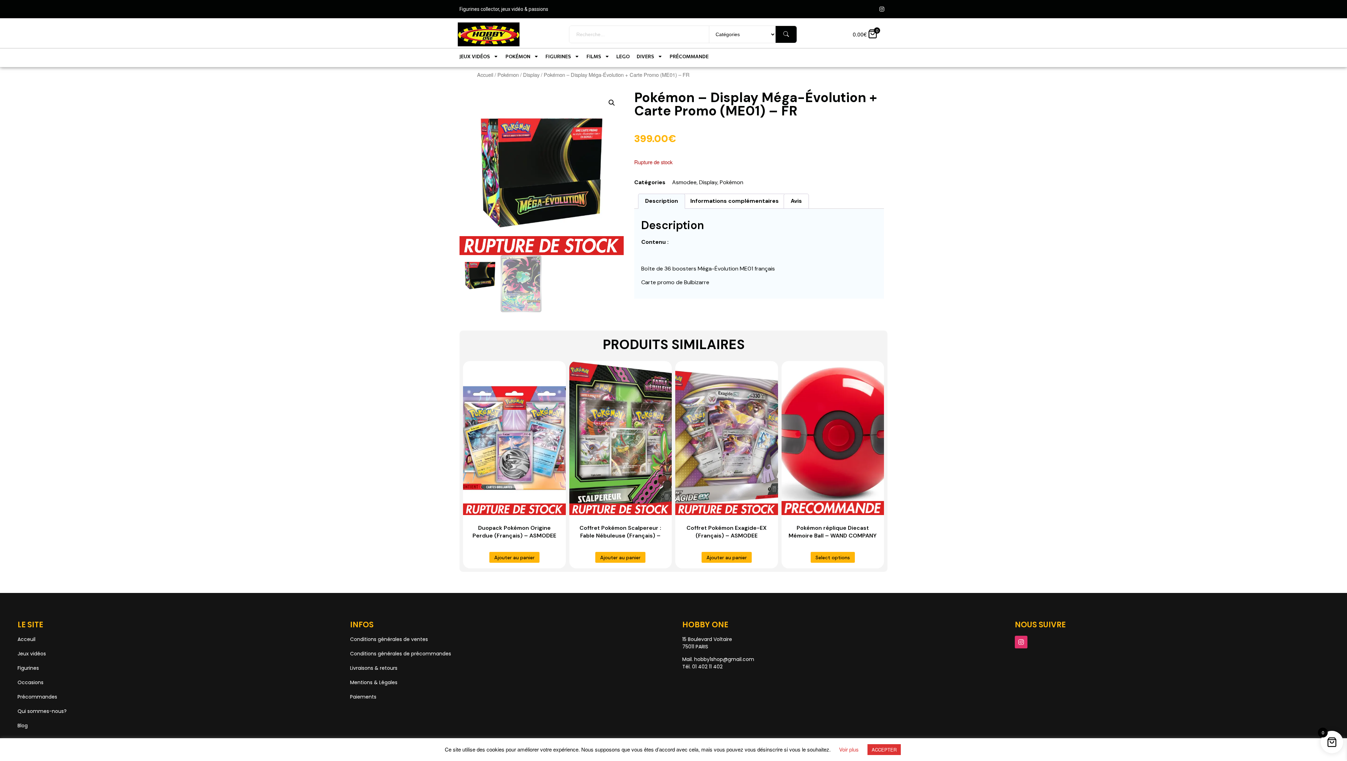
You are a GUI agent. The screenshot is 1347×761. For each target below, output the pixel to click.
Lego (623, 56)
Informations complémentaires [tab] (734, 201)
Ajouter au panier (514, 557)
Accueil (485, 74)
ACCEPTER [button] (884, 749)
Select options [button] (833, 557)
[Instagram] (881, 9)
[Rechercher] (786, 34)
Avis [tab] (796, 201)
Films (594, 56)
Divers (645, 56)
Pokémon (517, 56)
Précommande (689, 56)
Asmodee (684, 182)
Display (531, 74)
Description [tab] (661, 201)
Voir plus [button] (849, 749)
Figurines (558, 56)
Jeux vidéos (475, 56)
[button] (611, 102)
